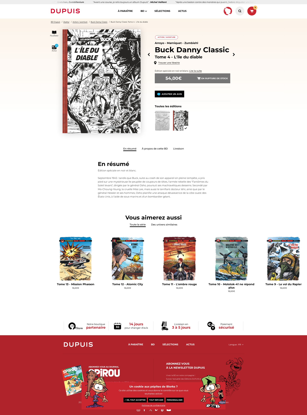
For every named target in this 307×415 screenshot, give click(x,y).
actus (182, 10)
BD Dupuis (55, 22)
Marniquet (174, 43)
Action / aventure (80, 22)
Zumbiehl (191, 43)
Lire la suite (195, 71)
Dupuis (66, 11)
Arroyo (159, 43)
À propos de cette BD (155, 148)
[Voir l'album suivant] (233, 54)
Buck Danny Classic (99, 22)
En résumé (129, 148)
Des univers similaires (164, 224)
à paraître (125, 10)
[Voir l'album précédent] (148, 54)
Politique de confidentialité (153, 405)
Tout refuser (156, 400)
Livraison (178, 148)
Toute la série (138, 224)
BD (142, 10)
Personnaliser (174, 400)
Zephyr (66, 22)
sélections (162, 10)
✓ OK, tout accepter (135, 400)
